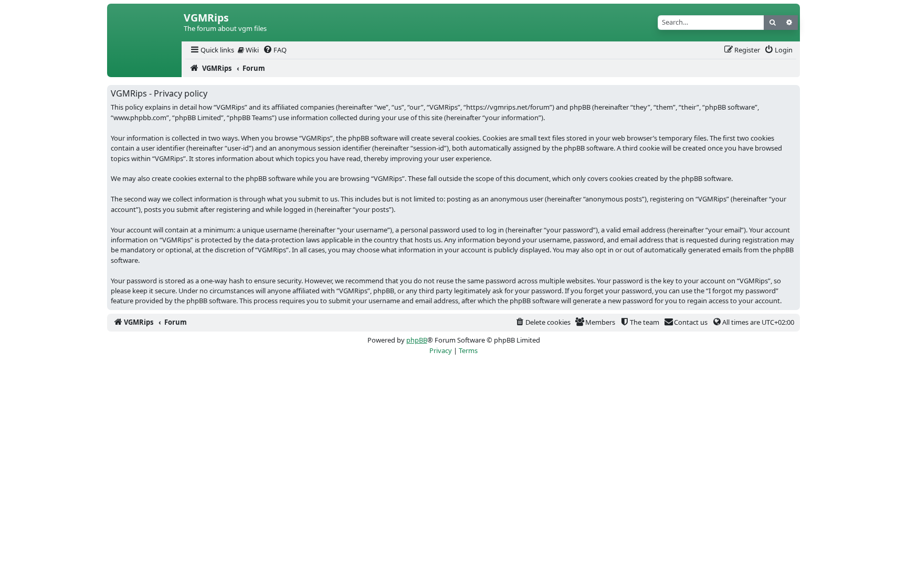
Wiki (251, 50)
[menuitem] (211, 50)
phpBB (416, 340)
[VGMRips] (144, 68)
